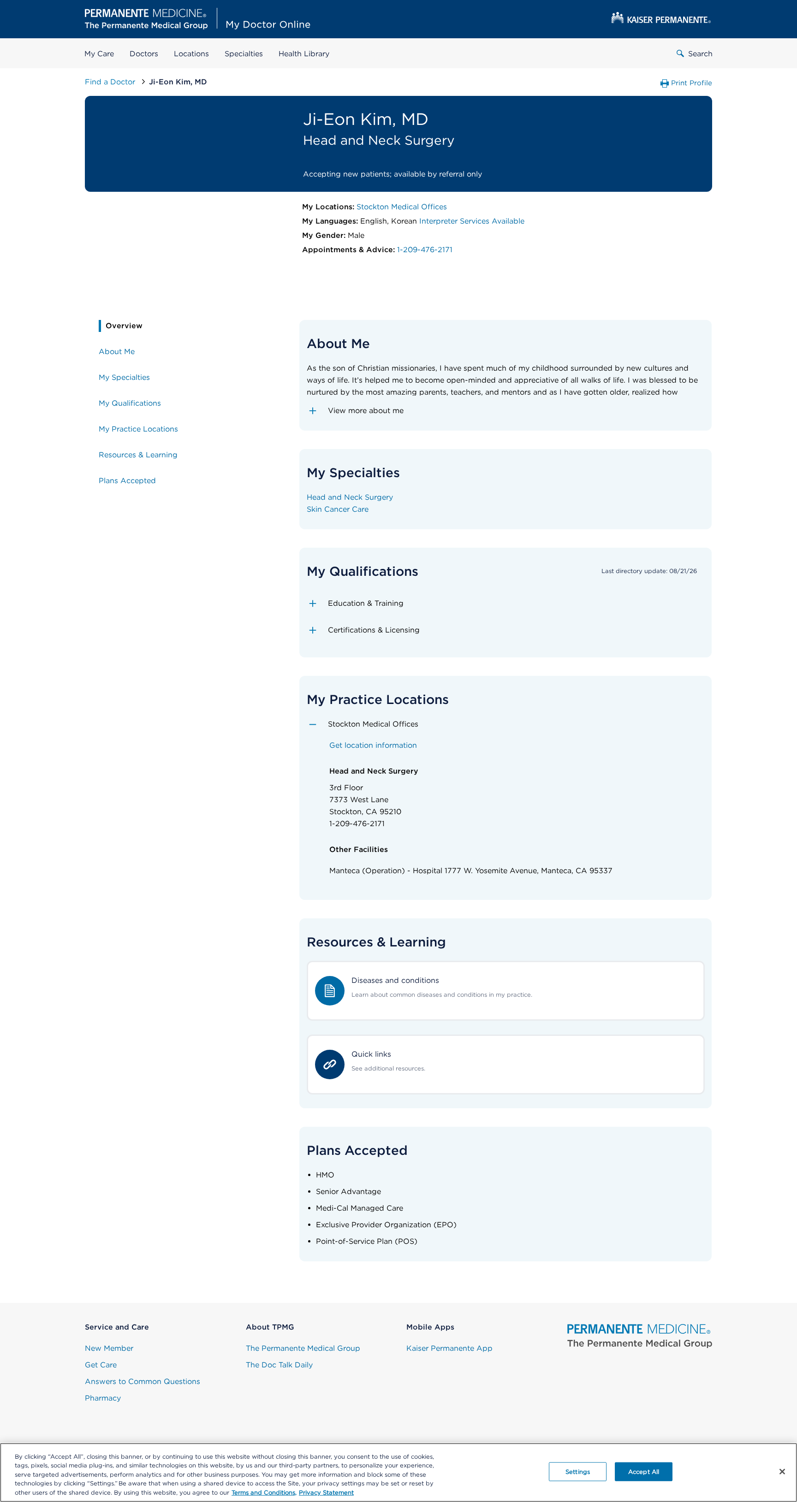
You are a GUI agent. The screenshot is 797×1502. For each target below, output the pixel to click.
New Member (109, 1348)
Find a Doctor (111, 81)
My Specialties (124, 377)
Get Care (101, 1364)
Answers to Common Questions (142, 1381)
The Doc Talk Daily (279, 1364)
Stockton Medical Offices (402, 206)
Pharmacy (103, 1398)
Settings (577, 1471)
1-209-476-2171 (424, 249)
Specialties (244, 53)
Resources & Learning (138, 454)
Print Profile (691, 83)
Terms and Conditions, (264, 1492)
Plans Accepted (127, 480)
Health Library (304, 53)
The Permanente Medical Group (303, 1348)
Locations (191, 53)
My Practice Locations (138, 429)
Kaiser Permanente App (449, 1348)
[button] (506, 411)
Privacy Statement (326, 1492)
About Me (117, 351)
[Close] (782, 1471)
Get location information (373, 745)
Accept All (643, 1471)
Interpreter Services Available (471, 221)
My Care (99, 53)
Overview (124, 325)
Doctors (144, 53)
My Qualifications (130, 403)
